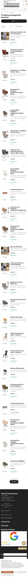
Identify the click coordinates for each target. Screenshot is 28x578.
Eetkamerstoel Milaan (17, 461)
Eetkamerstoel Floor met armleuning (17, 263)
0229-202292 (7, 510)
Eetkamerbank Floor (16, 189)
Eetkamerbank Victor (17, 403)
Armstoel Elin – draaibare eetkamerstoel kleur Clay (17, 443)
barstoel (12, 12)
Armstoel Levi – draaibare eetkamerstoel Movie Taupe (17, 228)
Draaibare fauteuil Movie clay (16, 282)
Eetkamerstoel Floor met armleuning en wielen (17, 51)
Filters (13, 21)
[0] (26, 4)
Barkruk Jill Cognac (16, 317)
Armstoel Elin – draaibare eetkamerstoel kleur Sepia (17, 112)
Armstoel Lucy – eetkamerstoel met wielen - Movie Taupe (17, 151)
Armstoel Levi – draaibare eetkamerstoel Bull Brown (16, 92)
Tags (7, 12)
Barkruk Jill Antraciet (17, 368)
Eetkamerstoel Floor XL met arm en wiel (18, 32)
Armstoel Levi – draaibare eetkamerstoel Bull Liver (18, 208)
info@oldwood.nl (8, 515)
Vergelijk (5, 42)
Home (2, 12)
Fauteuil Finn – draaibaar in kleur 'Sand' (18, 71)
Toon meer (14, 481)
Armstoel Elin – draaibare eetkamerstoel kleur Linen (17, 171)
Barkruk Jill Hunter (16, 247)
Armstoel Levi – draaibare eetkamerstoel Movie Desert (17, 422)
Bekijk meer (21, 548)
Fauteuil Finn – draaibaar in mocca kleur (18, 131)
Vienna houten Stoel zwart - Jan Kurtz (16, 351)
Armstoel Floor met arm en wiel (18, 300)
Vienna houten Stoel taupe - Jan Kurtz (16, 334)
